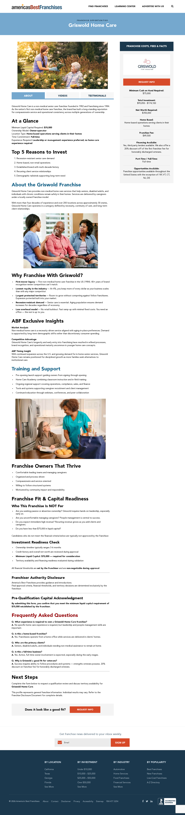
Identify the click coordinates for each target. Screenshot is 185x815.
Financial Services (122, 782)
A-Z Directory (153, 782)
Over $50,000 (84, 782)
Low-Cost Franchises (157, 778)
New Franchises (154, 773)
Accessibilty (88, 801)
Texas (47, 773)
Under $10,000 (84, 769)
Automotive (119, 769)
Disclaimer (66, 801)
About (28, 96)
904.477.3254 (112, 801)
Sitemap (99, 801)
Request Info (85, 709)
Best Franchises (154, 769)
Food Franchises (121, 778)
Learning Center (125, 6)
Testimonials (97, 96)
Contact (54, 801)
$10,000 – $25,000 (86, 773)
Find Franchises (98, 6)
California (49, 769)
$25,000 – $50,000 (86, 778)
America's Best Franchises (37, 6)
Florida (48, 782)
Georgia (48, 778)
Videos (62, 96)
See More (49, 786)
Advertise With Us (153, 6)
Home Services (120, 773)
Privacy (77, 801)
